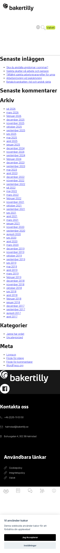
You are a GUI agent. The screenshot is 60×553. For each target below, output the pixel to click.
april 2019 (11, 270)
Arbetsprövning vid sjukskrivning (24, 78)
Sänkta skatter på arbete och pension (27, 71)
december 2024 (15, 148)
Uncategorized (14, 337)
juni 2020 (11, 237)
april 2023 (11, 173)
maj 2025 (11, 137)
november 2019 (15, 252)
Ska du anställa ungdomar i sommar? (27, 67)
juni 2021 (11, 212)
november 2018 (15, 284)
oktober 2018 (14, 288)
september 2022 (15, 184)
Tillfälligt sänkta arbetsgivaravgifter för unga (30, 74)
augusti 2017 (13, 313)
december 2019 (15, 248)
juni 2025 (11, 133)
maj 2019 (11, 266)
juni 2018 (11, 291)
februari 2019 (13, 277)
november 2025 (15, 123)
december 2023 (15, 162)
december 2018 (15, 280)
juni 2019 (11, 262)
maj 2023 (11, 169)
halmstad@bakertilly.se (16, 427)
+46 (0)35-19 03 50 (14, 417)
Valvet (51, 27)
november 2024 (15, 151)
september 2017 (15, 309)
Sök (43, 27)
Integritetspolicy (17, 473)
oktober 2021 (14, 205)
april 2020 (11, 241)
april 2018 (11, 295)
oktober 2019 (14, 255)
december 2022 (15, 177)
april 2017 (11, 316)
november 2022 (15, 180)
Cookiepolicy (15, 468)
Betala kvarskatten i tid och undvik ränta (28, 81)
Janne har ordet (15, 333)
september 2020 (15, 230)
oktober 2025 (14, 126)
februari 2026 (13, 116)
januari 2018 (13, 302)
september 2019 (15, 259)
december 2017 (15, 305)
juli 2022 (11, 187)
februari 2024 (13, 159)
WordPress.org (14, 365)
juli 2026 (11, 108)
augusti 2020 (13, 234)
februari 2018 (13, 298)
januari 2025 (13, 144)
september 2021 (15, 209)
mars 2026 (12, 112)
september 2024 (15, 155)
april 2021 (11, 216)
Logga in (11, 354)
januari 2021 (13, 223)
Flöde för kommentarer (19, 361)
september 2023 (15, 166)
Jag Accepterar (30, 537)
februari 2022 (13, 198)
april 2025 (11, 141)
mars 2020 (12, 245)
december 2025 (15, 119)
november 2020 (15, 227)
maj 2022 (11, 191)
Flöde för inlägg (15, 358)
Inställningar (30, 545)
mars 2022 (12, 194)
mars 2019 (12, 273)
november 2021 (15, 202)
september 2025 (15, 130)
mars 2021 (12, 220)
